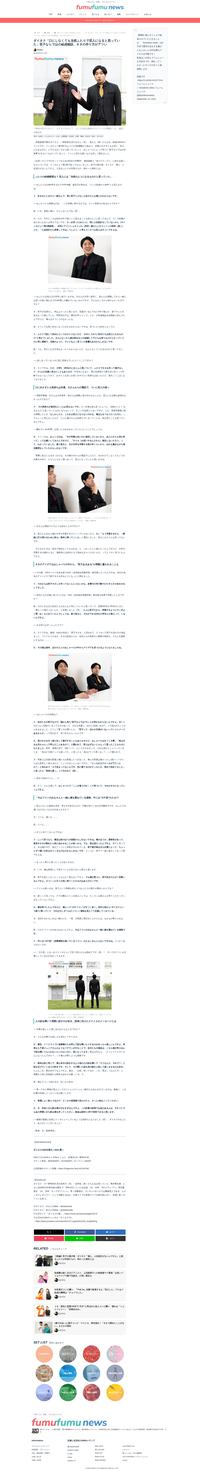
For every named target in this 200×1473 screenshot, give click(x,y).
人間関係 (64, 136)
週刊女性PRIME (73, 1447)
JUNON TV (71, 1461)
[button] (110, 1238)
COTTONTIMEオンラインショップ (135, 1457)
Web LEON (99, 1446)
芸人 (93, 136)
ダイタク (100, 136)
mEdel (69, 1457)
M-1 (35, 136)
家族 (82, 136)
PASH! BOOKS (100, 1460)
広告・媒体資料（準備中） (41, 1453)
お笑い (41, 136)
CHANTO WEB (72, 1450)
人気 (57, 136)
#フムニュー (158, 58)
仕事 (77, 136)
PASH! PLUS (99, 1457)
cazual (124, 1460)
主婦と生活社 (36, 1460)
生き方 (88, 136)
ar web (69, 1454)
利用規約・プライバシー (41, 1450)
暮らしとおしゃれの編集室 (132, 1453)
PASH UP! (98, 1453)
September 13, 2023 (146, 99)
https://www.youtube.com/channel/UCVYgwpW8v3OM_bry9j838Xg (66, 1221)
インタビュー (49, 136)
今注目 (71, 136)
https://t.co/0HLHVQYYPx (150, 80)
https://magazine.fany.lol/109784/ (73, 1168)
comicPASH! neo (128, 1446)
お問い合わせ (36, 1457)
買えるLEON (99, 1450)
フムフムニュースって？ (41, 1446)
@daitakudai (66, 1206)
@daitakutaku (66, 1210)
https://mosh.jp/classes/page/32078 (81, 1214)
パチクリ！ (126, 1450)
